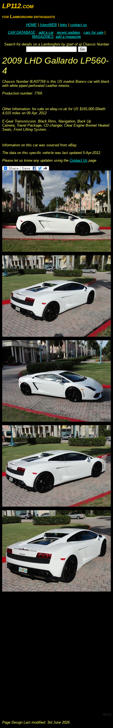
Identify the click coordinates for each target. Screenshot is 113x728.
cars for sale (93, 32)
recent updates (68, 32)
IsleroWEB (48, 25)
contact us (78, 25)
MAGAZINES (42, 37)
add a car (46, 32)
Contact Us (78, 160)
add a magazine (68, 37)
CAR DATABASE (21, 32)
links (63, 25)
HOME (31, 25)
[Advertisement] (56, 651)
